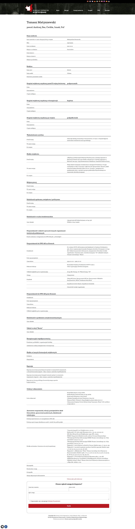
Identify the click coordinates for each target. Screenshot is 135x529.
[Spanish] (106, 1)
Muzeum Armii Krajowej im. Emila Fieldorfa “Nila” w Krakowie (71, 515)
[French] (92, 1)
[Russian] (104, 1)
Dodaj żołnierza (78, 10)
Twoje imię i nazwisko (33, 487)
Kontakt (107, 10)
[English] (90, 1)
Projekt (90, 10)
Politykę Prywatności (54, 501)
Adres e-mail (72, 487)
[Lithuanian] (99, 1)
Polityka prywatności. (58, 519)
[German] (95, 1)
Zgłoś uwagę (31, 492)
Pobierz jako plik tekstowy (74, 479)
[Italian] (97, 1)
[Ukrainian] (109, 1)
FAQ (98, 10)
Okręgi (66, 10)
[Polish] (102, 1)
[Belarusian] (88, 1)
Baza (57, 10)
